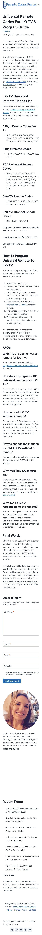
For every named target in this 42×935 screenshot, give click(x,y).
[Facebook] (16, 930)
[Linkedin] (25, 930)
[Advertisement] (21, 774)
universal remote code (16, 305)
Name (7, 644)
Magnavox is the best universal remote (20, 365)
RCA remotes (9, 84)
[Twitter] (21, 930)
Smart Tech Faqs (10, 924)
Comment (9, 612)
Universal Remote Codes (24, 907)
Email (7, 655)
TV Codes (6, 31)
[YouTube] (30, 930)
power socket (9, 495)
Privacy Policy (20, 910)
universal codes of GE (16, 81)
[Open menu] (39, 5)
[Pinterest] (12, 930)
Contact (32, 910)
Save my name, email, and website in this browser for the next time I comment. (22, 673)
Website (7, 666)
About (9, 910)
